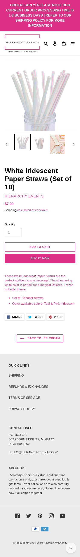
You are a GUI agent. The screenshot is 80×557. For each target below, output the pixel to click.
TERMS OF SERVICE (24, 397)
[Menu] (72, 43)
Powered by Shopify (55, 543)
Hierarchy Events (33, 543)
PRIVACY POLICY (22, 409)
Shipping (10, 210)
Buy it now (40, 258)
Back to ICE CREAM (43, 338)
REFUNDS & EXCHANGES (28, 386)
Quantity (10, 224)
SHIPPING (16, 375)
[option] (22, 142)
